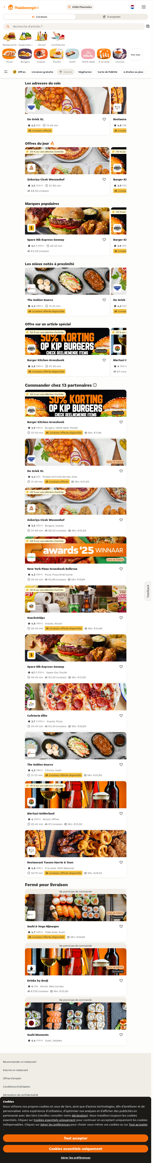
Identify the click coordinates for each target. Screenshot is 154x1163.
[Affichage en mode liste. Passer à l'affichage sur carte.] (148, 26)
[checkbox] (9, 56)
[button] (21, 7)
